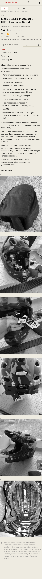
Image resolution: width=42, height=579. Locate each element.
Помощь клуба (29, 553)
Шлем (2, 15)
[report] (38, 45)
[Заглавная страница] (11, 1)
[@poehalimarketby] (18, 8)
